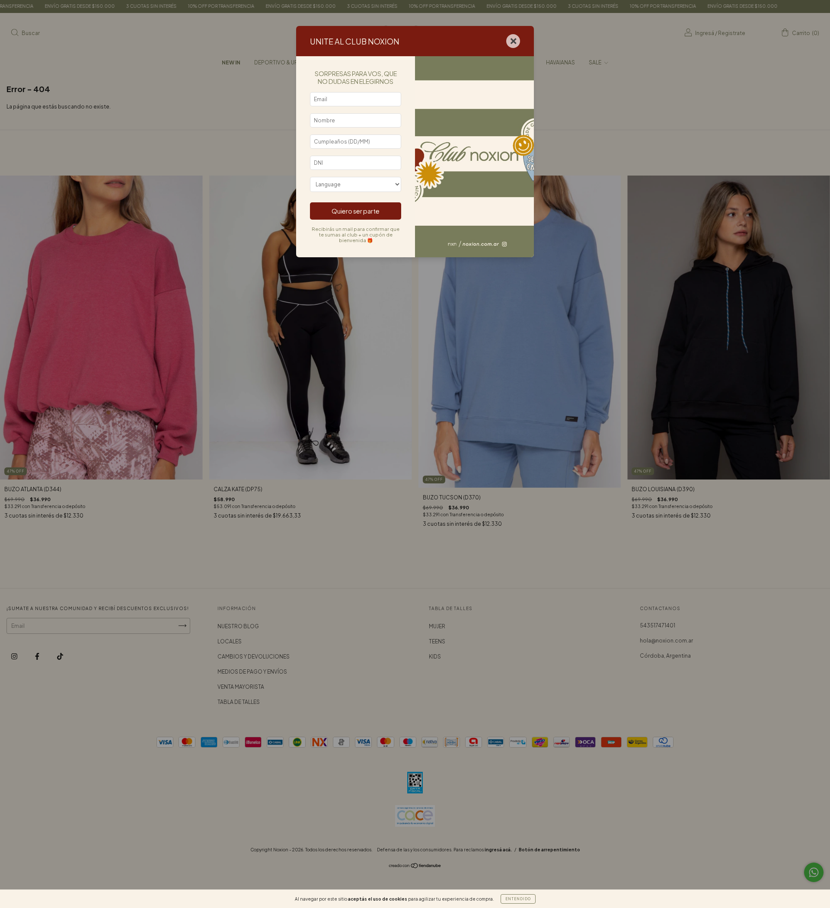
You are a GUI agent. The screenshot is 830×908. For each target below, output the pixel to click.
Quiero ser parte (356, 211)
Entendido (518, 899)
